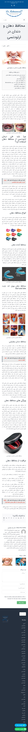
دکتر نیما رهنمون (22, 507)
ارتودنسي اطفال (6, 507)
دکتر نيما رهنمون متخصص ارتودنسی (23, 716)
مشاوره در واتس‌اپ (20, 729)
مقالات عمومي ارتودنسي (14, 508)
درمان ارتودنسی (23, 689)
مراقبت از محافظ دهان (20, 88)
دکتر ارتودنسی (23, 698)
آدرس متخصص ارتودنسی (23, 626)
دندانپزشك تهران (23, 693)
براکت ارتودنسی (23, 670)
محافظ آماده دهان (20, 81)
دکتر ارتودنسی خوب (23, 704)
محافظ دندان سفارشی (19, 84)
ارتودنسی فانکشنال (23, 652)
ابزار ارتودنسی (23, 631)
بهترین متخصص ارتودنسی (23, 676)
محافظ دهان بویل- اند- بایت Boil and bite (15, 82)
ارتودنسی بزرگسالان (23, 641)
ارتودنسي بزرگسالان (22, 508)
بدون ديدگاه (6, 508)
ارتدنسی (23, 635)
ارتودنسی (23, 637)
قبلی (8, 46)
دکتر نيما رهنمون (23, 709)
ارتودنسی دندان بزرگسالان (23, 647)
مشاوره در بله (19, 725)
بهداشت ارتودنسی (23, 682)
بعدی (4, 46)
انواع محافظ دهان (21, 79)
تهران (24, 685)
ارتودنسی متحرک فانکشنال (23, 665)
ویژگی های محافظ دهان (19, 86)
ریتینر (24, 722)
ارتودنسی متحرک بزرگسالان (23, 658)
